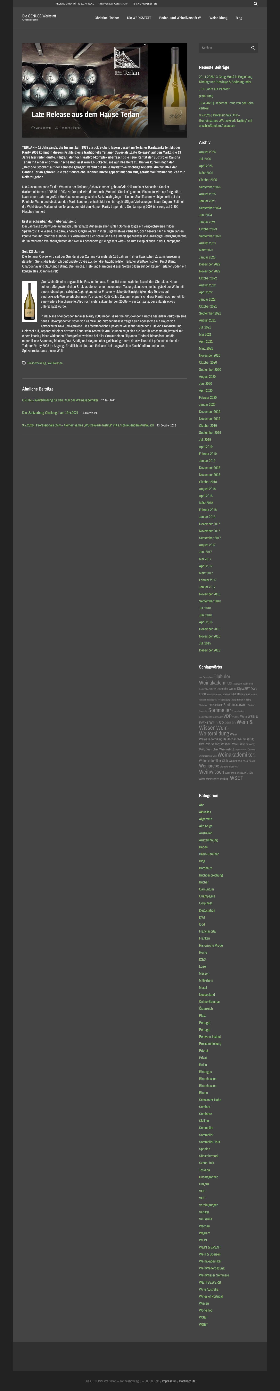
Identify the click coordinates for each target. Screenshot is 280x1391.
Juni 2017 (205, 551)
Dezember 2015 (209, 629)
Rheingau (203, 705)
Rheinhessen (215, 705)
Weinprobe (209, 765)
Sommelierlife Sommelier (211, 717)
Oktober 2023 (208, 229)
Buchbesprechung (211, 875)
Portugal (204, 1022)
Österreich (206, 1008)
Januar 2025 (207, 200)
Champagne (207, 896)
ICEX (202, 959)
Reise (203, 1064)
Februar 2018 (208, 509)
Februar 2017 (208, 579)
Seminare (205, 1113)
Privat (203, 1057)
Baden (203, 847)
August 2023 (207, 243)
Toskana (204, 1170)
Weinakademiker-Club (208, 755)
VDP (227, 716)
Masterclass (243, 694)
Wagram (204, 1233)
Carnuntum (206, 889)
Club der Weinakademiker (216, 679)
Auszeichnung (208, 840)
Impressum (169, 1381)
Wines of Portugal (207, 779)
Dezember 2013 (209, 650)
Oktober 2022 (208, 278)
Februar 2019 (208, 453)
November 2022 (209, 271)
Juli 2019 (205, 439)
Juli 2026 (205, 158)
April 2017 (206, 566)
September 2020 (210, 369)
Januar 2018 (207, 516)
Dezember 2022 (209, 264)
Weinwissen (55, 363)
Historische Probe (214, 694)
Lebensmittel (229, 694)
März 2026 (206, 172)
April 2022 (206, 292)
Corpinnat (205, 903)
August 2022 (207, 285)
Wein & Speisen (222, 722)
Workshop (205, 1310)
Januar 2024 (207, 222)
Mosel (203, 987)
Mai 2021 (205, 334)
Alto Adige (206, 825)
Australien (208, 677)
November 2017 (209, 530)
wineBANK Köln (245, 772)
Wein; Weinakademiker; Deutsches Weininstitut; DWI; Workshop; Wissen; (226, 739)
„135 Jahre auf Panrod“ (214, 89)
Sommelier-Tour (209, 1141)
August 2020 (207, 376)
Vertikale (235, 717)
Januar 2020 (207, 404)
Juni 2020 (205, 383)
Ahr (200, 677)
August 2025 (207, 193)
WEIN (203, 1240)
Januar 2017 (207, 586)
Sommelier (219, 710)
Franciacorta (207, 931)
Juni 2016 (205, 615)
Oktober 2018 (208, 481)
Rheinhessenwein (235, 704)
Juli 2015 (205, 643)
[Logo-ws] (39, 17)
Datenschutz (187, 1381)
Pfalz (202, 1015)
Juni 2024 (205, 214)
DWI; (254, 688)
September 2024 (210, 207)
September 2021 (210, 313)
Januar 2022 (207, 299)
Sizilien (204, 1120)
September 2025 (210, 187)
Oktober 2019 (208, 425)
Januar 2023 (207, 257)
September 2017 (210, 537)
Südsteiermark (208, 1155)
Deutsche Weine (226, 689)
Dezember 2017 (209, 523)
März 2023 (206, 250)
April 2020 (206, 390)
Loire (202, 966)
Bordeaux (205, 868)
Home (203, 952)
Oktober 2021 (208, 306)
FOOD (202, 694)
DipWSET (243, 688)
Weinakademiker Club (213, 760)
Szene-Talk (206, 1162)
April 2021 (206, 341)
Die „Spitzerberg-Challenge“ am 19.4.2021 (50, 412)
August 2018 (207, 488)
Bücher (203, 882)
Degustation (207, 910)
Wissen (204, 1303)
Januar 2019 (207, 460)
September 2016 (210, 601)
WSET (236, 777)
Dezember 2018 (209, 467)
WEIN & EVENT (210, 1247)
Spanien (204, 1148)
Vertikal (204, 1212)
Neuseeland (207, 994)
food (202, 924)
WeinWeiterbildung (229, 766)
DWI (202, 917)
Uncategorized (208, 1177)
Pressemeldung (36, 363)
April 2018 (206, 495)
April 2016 (206, 622)
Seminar (204, 1106)
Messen (204, 973)
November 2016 (209, 594)
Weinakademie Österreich (246, 749)
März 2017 (206, 572)
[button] (256, 4)
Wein (243, 716)
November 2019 (209, 418)
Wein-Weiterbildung (214, 730)
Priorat (233, 699)
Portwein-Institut (210, 1036)
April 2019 (206, 446)
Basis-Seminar (209, 854)
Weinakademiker (210, 1261)
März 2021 (206, 348)
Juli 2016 (205, 608)
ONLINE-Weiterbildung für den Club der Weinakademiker (60, 400)
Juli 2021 (205, 327)
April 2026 (206, 165)
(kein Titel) (206, 96)
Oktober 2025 (208, 179)
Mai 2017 (205, 559)
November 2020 (209, 355)
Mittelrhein (206, 980)
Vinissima (205, 1219)
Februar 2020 (208, 397)
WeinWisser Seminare (214, 1275)
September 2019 (210, 432)
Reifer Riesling (244, 699)
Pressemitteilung (210, 1043)
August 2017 (207, 544)
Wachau (204, 1226)
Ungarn (204, 1184)
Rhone (203, 1092)
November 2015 (209, 636)
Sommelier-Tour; (238, 711)
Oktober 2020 (208, 362)
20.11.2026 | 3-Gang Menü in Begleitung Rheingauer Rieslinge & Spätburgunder (225, 79)
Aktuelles (205, 811)
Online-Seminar (209, 1001)
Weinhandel (235, 761)
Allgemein (205, 818)
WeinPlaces (249, 761)
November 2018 (209, 474)
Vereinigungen (208, 1204)
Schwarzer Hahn (210, 1099)
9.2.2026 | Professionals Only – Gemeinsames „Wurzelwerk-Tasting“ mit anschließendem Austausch (88, 425)
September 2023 (210, 236)
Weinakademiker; (236, 754)
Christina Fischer (69, 127)
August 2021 (207, 320)
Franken (204, 938)
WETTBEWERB (210, 1282)
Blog (202, 861)
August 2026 (207, 151)
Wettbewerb (230, 772)
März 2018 (206, 502)
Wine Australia (208, 1289)
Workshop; (223, 779)
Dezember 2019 (209, 411)
